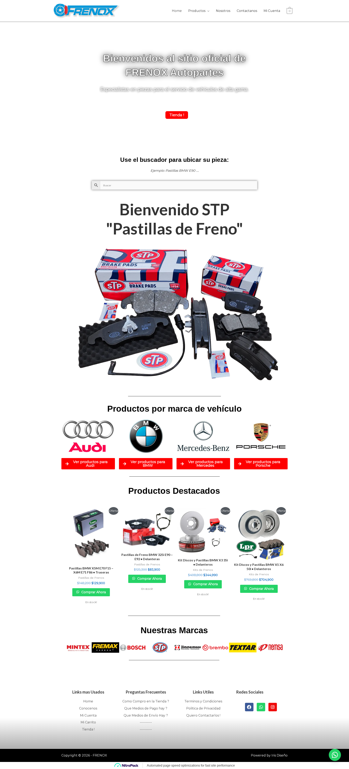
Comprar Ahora (93, 592)
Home (177, 11)
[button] (335, 755)
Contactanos (247, 11)
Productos (196, 11)
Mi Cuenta (272, 11)
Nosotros (223, 11)
